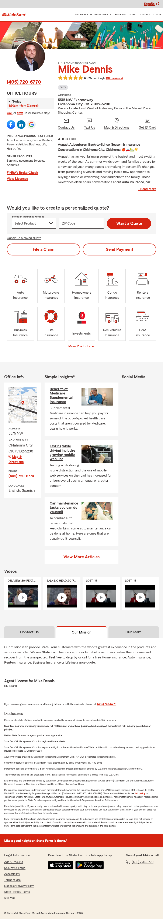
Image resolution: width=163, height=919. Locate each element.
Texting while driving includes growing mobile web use (62, 452)
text (20, 113)
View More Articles (81, 557)
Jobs (132, 14)
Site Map (9, 897)
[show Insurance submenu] (90, 14)
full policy (140, 793)
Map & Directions (16, 459)
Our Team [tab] (133, 632)
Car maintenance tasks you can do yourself (64, 507)
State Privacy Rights (17, 891)
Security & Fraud (14, 868)
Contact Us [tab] (29, 632)
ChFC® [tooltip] (63, 87)
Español (149, 4)
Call (10, 113)
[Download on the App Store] (60, 865)
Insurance (82, 14)
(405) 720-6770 (24, 82)
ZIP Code (68, 223)
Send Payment (119, 249)
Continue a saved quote (24, 238)
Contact (144, 14)
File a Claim (44, 249)
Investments (102, 14)
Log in (157, 14)
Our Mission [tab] (81, 632)
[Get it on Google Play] (89, 865)
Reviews (120, 14)
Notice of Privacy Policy (19, 885)
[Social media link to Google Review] (31, 124)
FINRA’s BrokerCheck (22, 172)
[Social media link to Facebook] (11, 124)
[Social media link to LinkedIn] (21, 124)
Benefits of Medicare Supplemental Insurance (61, 395)
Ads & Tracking (13, 862)
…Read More (147, 189)
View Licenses (17, 178)
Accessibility (12, 874)
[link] (14, 14)
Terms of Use (12, 879)
